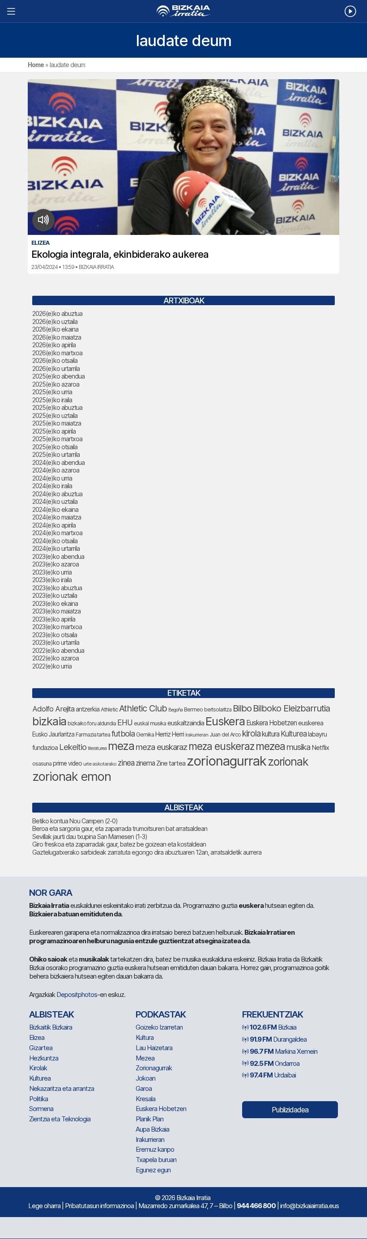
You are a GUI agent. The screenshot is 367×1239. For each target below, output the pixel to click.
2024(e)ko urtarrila (56, 548)
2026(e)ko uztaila (54, 321)
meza (121, 746)
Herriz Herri (169, 734)
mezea (270, 746)
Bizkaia (273, 1027)
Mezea (145, 1058)
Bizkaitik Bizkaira (50, 1027)
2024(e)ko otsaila (54, 541)
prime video (67, 763)
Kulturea (294, 733)
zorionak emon (71, 776)
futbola (123, 733)
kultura (270, 734)
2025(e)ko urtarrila (56, 454)
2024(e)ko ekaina (55, 509)
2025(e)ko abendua (58, 376)
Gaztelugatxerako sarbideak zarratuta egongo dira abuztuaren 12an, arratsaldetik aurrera (146, 852)
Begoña (175, 710)
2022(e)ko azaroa (55, 658)
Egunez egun (153, 1170)
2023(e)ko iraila (52, 579)
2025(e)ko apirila (54, 431)
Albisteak (51, 1014)
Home (36, 64)
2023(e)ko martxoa (57, 626)
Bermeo (193, 709)
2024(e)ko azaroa (55, 470)
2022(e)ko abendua (58, 650)
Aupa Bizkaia (152, 1129)
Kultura (145, 1037)
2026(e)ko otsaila (54, 360)
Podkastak (161, 1014)
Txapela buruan (156, 1159)
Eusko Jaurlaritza (53, 734)
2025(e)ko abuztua (57, 407)
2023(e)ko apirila (53, 619)
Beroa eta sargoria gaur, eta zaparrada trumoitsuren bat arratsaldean (119, 828)
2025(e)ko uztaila (54, 415)
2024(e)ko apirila (54, 525)
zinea (126, 762)
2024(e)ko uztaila (54, 501)
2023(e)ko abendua (58, 556)
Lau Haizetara (154, 1047)
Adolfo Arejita (53, 708)
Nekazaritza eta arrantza (61, 1088)
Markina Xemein (283, 1051)
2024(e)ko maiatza (56, 517)
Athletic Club (143, 708)
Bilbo (242, 708)
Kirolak (38, 1068)
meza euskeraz (221, 746)
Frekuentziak (272, 1014)
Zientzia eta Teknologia (59, 1119)
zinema (145, 763)
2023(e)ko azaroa (55, 564)
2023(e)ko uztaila (54, 595)
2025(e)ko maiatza (56, 423)
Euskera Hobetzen (271, 723)
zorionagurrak (226, 761)
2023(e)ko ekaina (55, 603)
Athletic (109, 709)
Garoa (144, 1088)
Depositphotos (76, 994)
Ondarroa (274, 1063)
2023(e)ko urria (52, 572)
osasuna (41, 763)
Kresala (145, 1098)
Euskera (225, 721)
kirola (251, 733)
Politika (38, 1098)
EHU (124, 722)
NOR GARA (50, 892)
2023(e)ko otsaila (54, 635)
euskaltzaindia (185, 723)
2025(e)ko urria (52, 392)
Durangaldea (278, 1039)
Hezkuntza (43, 1058)
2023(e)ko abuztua (57, 588)
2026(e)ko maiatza (56, 337)
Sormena (41, 1108)
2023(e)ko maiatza (56, 611)
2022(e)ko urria (52, 666)
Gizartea (40, 1047)
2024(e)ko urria (52, 478)
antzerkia (87, 709)
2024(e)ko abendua (58, 462)
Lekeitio (72, 747)
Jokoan (145, 1078)
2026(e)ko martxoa (57, 353)
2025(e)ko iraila (52, 400)
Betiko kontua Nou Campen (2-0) (75, 821)
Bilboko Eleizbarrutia (291, 708)
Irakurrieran (196, 735)
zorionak (288, 761)
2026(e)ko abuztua (57, 313)
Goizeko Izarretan (159, 1027)
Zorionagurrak (154, 1068)
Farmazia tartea (93, 734)
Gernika (145, 734)
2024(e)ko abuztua (57, 494)
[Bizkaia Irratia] (183, 11)
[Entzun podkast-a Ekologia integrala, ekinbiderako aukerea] (44, 220)
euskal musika (150, 723)
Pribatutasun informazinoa (99, 1205)
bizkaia (49, 721)
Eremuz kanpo (155, 1149)
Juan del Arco (225, 734)
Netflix (320, 747)
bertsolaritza (217, 709)
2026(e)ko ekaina (55, 329)
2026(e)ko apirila (54, 345)
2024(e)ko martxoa (57, 532)
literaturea (97, 748)
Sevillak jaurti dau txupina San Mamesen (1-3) (89, 836)
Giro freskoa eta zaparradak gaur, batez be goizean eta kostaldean (119, 844)
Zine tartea (170, 763)
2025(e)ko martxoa (57, 439)
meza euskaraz (161, 747)
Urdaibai (273, 1075)
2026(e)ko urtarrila (56, 368)
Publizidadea (290, 1109)
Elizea (36, 1037)
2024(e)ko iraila (52, 486)
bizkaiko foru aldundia (92, 723)
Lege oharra (44, 1205)
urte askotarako (99, 764)
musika (298, 747)
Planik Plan (149, 1119)
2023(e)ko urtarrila (55, 642)
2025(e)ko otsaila (54, 447)
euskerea (310, 723)
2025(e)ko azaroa (55, 384)
